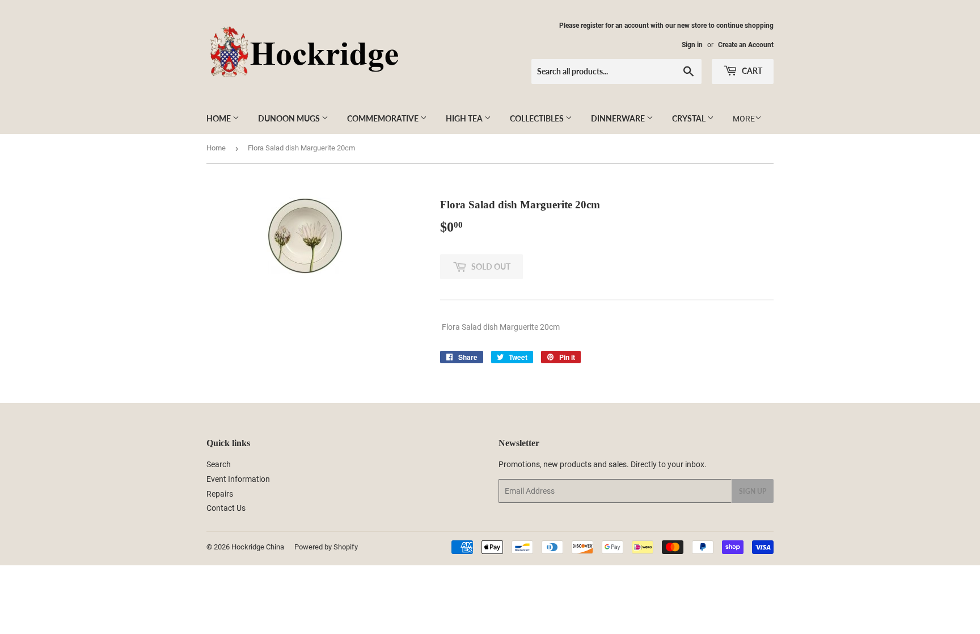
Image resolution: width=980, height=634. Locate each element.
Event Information (238, 479)
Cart (751, 70)
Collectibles (537, 118)
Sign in (692, 45)
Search (218, 464)
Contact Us (226, 508)
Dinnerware (619, 118)
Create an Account (746, 45)
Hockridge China (257, 547)
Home (219, 118)
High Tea (465, 118)
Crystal (689, 118)
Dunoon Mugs (290, 118)
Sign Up (752, 491)
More (744, 118)
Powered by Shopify (326, 547)
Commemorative (383, 118)
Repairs (219, 493)
